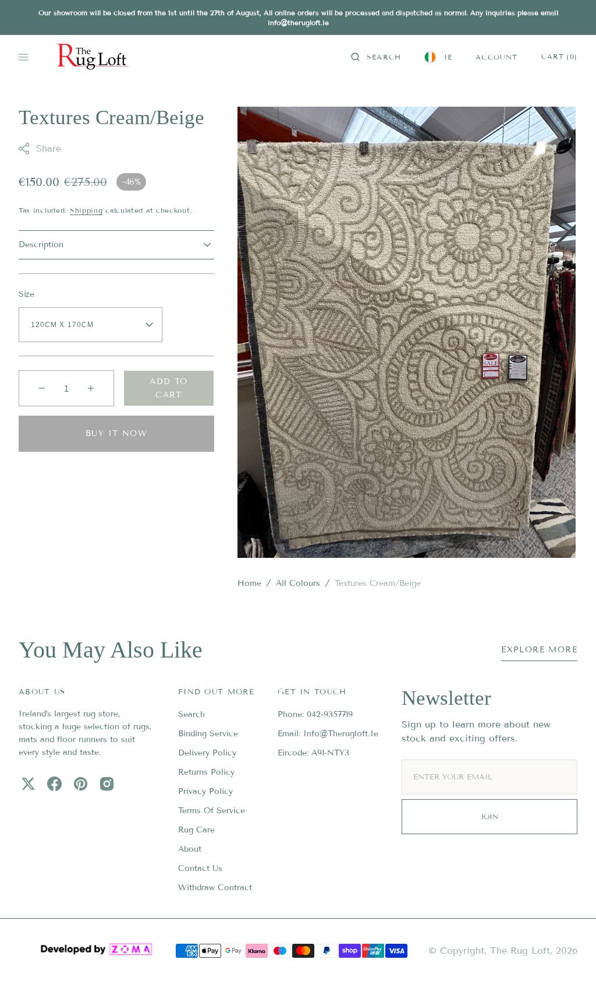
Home (249, 583)
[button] (376, 57)
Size (26, 294)
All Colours (298, 583)
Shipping (86, 210)
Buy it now (116, 433)
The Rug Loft (520, 950)
